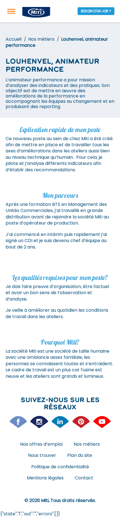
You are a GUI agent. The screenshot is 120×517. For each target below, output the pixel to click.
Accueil (13, 39)
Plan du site (79, 455)
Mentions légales (45, 478)
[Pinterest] (81, 422)
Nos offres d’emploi (41, 444)
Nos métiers (41, 39)
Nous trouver (42, 455)
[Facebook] (18, 422)
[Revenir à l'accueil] (36, 12)
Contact (84, 478)
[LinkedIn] (60, 422)
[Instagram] (39, 422)
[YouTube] (102, 422)
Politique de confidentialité (60, 467)
